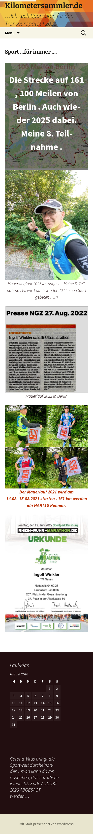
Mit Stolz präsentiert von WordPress (47, 824)
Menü (10, 32)
